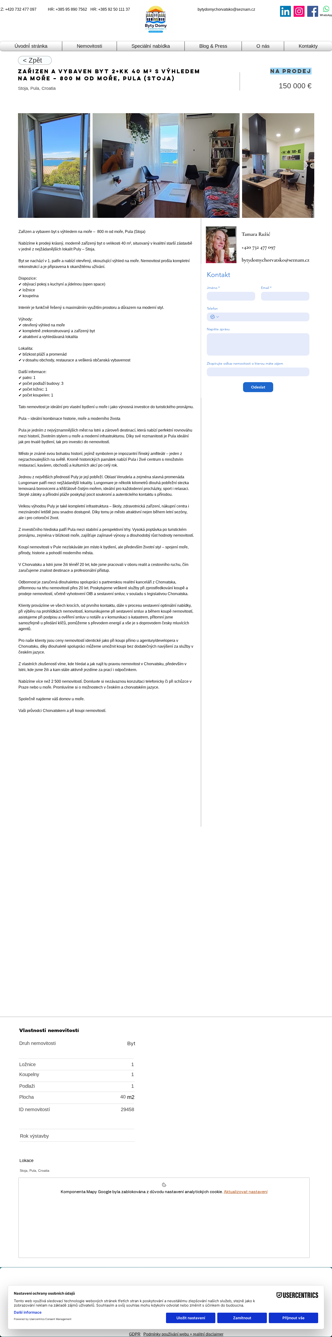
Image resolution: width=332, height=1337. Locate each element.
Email (266, 288)
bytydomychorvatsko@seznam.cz (226, 9)
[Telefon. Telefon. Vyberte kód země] (214, 317)
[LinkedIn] (285, 11)
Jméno (213, 288)
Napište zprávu (218, 329)
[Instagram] (299, 11)
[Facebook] (312, 11)
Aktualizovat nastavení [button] (246, 1192)
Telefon (212, 308)
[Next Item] (306, 165)
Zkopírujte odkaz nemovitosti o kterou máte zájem (245, 363)
